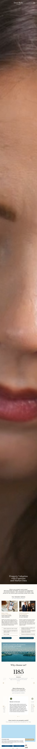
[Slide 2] (19, 716)
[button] (34, 3)
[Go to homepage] (18, 3)
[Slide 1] (18, 716)
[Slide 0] (17, 716)
